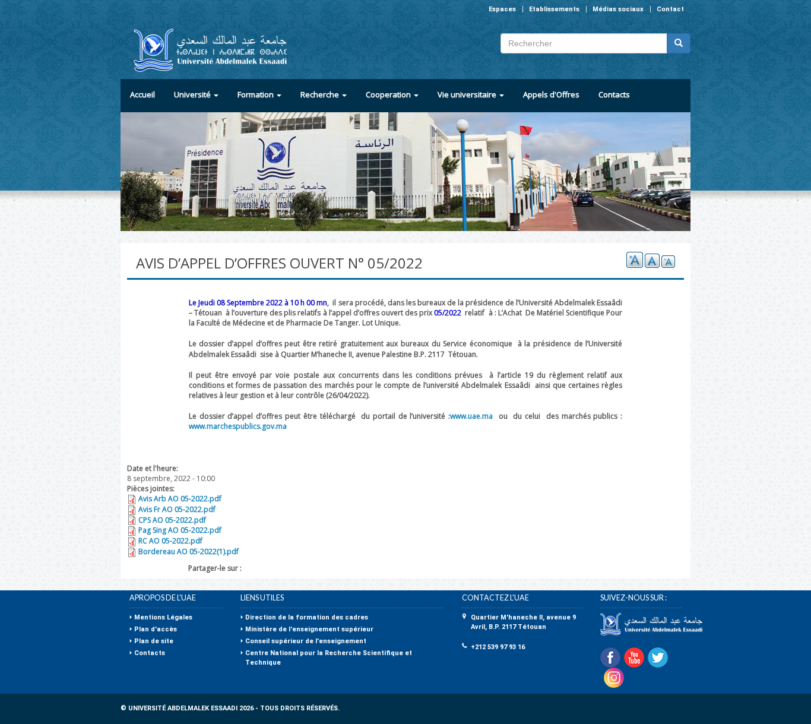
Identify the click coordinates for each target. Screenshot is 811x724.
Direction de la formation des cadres (306, 617)
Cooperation (389, 94)
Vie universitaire (468, 94)
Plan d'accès (155, 629)
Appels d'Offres (551, 94)
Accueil (142, 94)
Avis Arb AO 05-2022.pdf (179, 499)
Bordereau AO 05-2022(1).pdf (188, 551)
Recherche (320, 94)
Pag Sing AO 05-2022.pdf (179, 530)
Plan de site (153, 641)
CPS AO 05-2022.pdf (172, 520)
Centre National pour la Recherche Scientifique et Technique (328, 657)
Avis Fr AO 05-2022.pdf (177, 509)
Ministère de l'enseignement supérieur (309, 629)
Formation (256, 94)
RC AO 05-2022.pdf (170, 541)
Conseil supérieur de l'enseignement (305, 641)
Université (193, 94)
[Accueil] (205, 50)
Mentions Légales (163, 617)
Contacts (614, 94)
